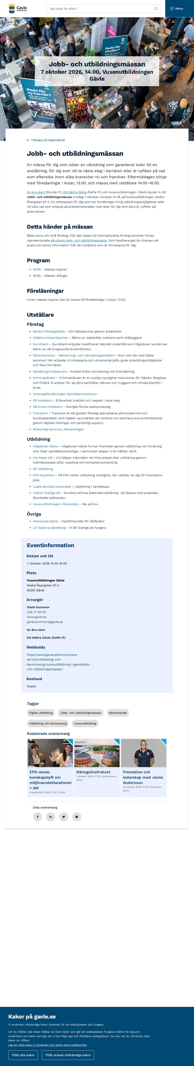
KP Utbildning (43, 469)
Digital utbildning (41, 713)
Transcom (40, 413)
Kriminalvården (44, 378)
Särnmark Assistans (47, 407)
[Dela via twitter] (63, 816)
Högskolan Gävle (45, 446)
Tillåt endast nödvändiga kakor (68, 1055)
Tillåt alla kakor (23, 1055)
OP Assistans (42, 400)
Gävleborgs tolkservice (49, 371)
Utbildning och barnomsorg (47, 723)
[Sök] (156, 8)
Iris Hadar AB (42, 457)
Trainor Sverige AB (46, 493)
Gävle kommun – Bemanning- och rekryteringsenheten (73, 355)
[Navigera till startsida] (17, 9)
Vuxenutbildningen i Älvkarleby (55, 504)
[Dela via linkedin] (50, 816)
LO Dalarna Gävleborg (49, 527)
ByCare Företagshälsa (49, 331)
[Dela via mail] (76, 816)
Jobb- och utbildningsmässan (80, 713)
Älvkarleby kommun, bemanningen (58, 429)
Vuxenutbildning (85, 723)
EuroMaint (40, 344)
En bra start (36, 192)
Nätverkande (118, 713)
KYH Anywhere (43, 475)
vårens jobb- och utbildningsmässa (80, 240)
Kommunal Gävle (45, 521)
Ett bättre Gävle (75, 192)
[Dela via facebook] (37, 816)
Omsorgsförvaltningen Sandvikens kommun (65, 394)
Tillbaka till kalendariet (48, 140)
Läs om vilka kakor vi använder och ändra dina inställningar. (47, 1044)
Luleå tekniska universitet (52, 486)
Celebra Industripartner (50, 337)
